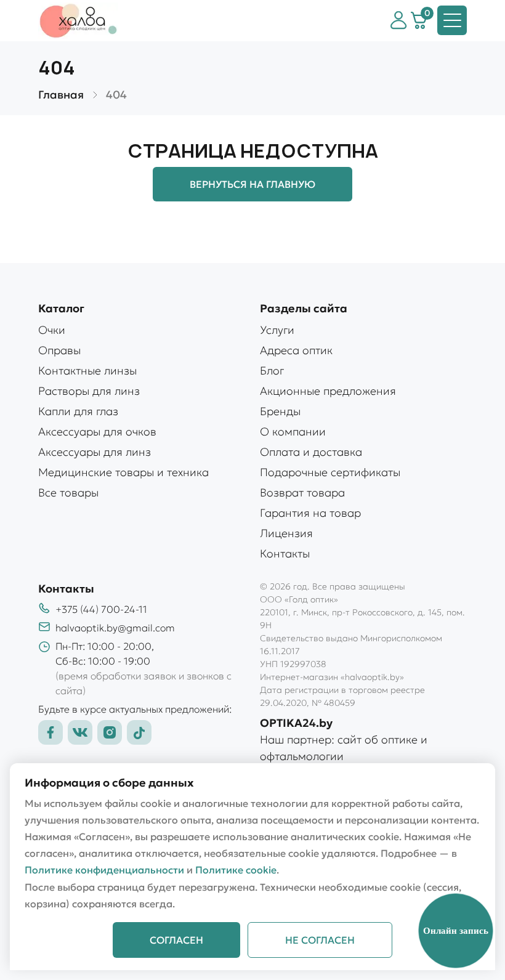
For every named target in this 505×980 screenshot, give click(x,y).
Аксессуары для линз (94, 452)
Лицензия (286, 533)
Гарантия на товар (310, 513)
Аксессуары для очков (97, 431)
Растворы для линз (89, 391)
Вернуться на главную (252, 184)
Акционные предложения (328, 391)
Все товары (68, 492)
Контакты (285, 553)
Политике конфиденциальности (104, 870)
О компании (293, 431)
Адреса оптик (296, 350)
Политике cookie (236, 870)
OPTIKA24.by (296, 723)
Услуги (277, 330)
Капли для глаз (78, 411)
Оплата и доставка (311, 452)
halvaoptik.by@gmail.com (115, 628)
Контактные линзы (87, 370)
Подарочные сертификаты (330, 472)
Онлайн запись (455, 931)
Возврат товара (302, 492)
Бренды (280, 411)
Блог (272, 370)
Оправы (59, 350)
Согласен (176, 940)
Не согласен (320, 940)
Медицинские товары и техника (123, 472)
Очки (51, 330)
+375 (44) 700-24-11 (101, 609)
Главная (61, 94)
